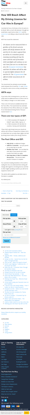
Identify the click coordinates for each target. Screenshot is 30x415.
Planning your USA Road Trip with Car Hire (16, 303)
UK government (19, 74)
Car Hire (7, 322)
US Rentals (19, 359)
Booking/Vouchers (21, 362)
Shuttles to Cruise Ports (7, 381)
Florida (3, 347)
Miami (3, 357)
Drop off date (7, 224)
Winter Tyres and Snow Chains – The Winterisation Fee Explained (14, 299)
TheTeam (5, 3)
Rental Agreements (6, 374)
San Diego (4, 364)
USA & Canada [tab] (6, 214)
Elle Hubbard (6, 11)
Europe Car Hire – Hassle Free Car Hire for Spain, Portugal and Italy (16, 259)
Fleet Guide (19, 357)
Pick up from (7, 232)
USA (19, 86)
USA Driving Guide (21, 352)
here (11, 112)
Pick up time (22, 218)
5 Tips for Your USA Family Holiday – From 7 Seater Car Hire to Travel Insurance (17, 286)
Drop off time (22, 224)
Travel (6, 331)
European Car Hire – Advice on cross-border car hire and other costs (16, 289)
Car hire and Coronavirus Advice (13, 251)
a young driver (18, 229)
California (3, 352)
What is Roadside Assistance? (9, 376)
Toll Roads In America (7, 386)
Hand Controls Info (21, 354)
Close (26, 413)
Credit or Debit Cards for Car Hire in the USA (16, 302)
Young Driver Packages (7, 379)
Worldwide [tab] (14, 214)
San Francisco (5, 362)
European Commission (16, 67)
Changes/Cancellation (22, 364)
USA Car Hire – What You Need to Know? (16, 262)
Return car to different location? (11, 237)
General (7, 326)
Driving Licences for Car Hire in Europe (15, 272)
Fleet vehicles (8, 324)
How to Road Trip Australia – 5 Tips (14, 274)
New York (3, 349)
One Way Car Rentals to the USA (13, 270)
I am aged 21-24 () (13, 229)
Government (4, 34)
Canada (25, 86)
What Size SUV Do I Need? (8, 394)
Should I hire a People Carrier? (9, 391)
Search (6, 241)
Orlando (3, 354)
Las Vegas (4, 359)
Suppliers (7, 329)
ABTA (20, 32)
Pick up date (6, 218)
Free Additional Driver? (22, 367)
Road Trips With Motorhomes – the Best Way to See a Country (16, 276)
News (11, 183)
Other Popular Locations (5, 367)
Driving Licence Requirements (9, 384)
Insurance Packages (21, 349)
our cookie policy (18, 413)
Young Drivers (8, 332)
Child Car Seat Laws (6, 389)
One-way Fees (20, 347)
